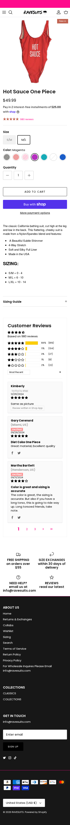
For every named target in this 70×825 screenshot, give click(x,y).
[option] (35, 52)
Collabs (8, 625)
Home (7, 613)
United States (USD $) (21, 803)
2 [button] (27, 529)
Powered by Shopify (36, 812)
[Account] (58, 12)
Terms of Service (14, 649)
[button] (16, 343)
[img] (35, 398)
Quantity (9, 167)
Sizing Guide (12, 302)
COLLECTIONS (12, 699)
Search (8, 643)
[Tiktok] (15, 757)
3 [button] (35, 529)
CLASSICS (9, 693)
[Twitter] (4, 757)
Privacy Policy (12, 660)
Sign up (13, 746)
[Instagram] (9, 757)
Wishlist (8, 631)
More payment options (35, 213)
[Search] (12, 12)
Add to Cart (34, 192)
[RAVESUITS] (35, 12)
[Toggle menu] (4, 12)
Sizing (7, 637)
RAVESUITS (18, 812)
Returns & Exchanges (17, 619)
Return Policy (12, 654)
